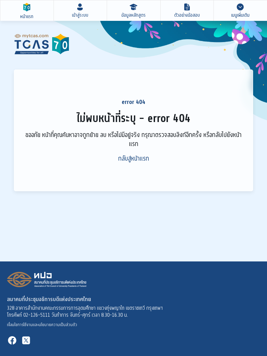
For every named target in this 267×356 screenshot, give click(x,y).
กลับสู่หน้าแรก (133, 158)
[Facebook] (12, 340)
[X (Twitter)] (26, 340)
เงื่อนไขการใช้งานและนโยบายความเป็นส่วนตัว (42, 325)
